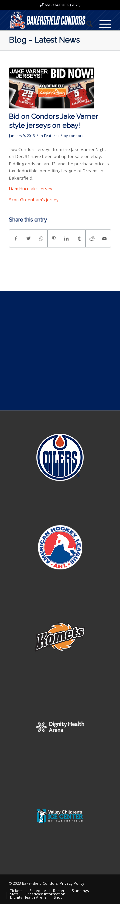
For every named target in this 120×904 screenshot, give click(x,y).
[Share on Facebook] (15, 238)
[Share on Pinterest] (54, 238)
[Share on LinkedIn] (66, 238)
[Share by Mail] (104, 238)
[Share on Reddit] (92, 238)
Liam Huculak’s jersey (30, 189)
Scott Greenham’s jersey (34, 200)
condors (76, 135)
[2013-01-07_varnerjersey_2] (51, 88)
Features (51, 135)
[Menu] (102, 23)
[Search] (86, 23)
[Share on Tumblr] (79, 238)
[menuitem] (86, 23)
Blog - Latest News (44, 40)
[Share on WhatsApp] (41, 238)
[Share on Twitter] (28, 238)
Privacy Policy (72, 883)
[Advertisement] (60, 350)
